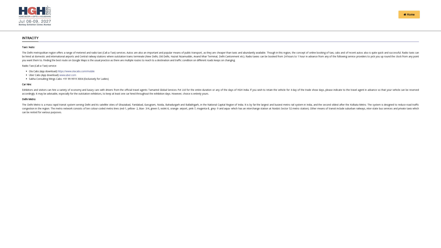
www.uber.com (67, 75)
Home (410, 14)
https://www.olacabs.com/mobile (76, 71)
